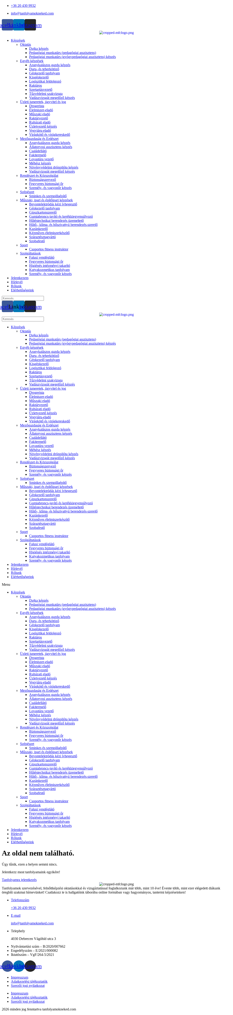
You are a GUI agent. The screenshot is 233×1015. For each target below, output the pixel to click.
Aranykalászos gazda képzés (49, 65)
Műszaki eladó (39, 114)
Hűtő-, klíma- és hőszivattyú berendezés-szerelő (63, 225)
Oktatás (25, 44)
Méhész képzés (40, 163)
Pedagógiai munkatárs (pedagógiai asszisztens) (62, 53)
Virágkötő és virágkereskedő (49, 134)
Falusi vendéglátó (41, 257)
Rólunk (16, 286)
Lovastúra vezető (41, 159)
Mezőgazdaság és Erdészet (39, 139)
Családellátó (38, 151)
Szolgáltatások (30, 253)
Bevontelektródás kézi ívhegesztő (53, 204)
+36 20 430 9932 (23, 908)
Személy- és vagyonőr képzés (50, 188)
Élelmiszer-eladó (41, 110)
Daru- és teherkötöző (44, 69)
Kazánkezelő (38, 229)
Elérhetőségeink (22, 290)
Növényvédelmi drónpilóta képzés (53, 167)
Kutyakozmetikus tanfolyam (49, 270)
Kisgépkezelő (39, 77)
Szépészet (27, 192)
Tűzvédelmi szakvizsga (46, 94)
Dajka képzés (38, 48)
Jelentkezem (19, 278)
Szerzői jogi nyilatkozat (28, 985)
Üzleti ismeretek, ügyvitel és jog (43, 102)
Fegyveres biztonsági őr (46, 184)
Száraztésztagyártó (42, 237)
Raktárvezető (38, 118)
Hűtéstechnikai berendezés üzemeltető (56, 220)
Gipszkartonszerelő (43, 212)
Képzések (18, 40)
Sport (24, 245)
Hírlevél (17, 282)
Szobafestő (37, 241)
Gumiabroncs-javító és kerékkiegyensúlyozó (61, 216)
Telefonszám (20, 900)
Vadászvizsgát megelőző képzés (52, 98)
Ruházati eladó (40, 122)
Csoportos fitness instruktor (48, 249)
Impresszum (19, 977)
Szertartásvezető (40, 89)
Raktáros (35, 85)
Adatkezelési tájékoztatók (29, 981)
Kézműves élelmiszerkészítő (49, 233)
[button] (116, 585)
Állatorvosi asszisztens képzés (50, 147)
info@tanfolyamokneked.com (32, 923)
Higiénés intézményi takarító (49, 266)
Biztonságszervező (42, 180)
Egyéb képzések (31, 61)
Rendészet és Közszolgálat (39, 175)
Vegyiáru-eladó (40, 130)
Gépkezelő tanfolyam (44, 73)
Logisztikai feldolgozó (45, 81)
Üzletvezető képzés (43, 126)
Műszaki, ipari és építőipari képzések (46, 200)
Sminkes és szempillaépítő (48, 196)
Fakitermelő (37, 155)
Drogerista (36, 106)
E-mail (15, 915)
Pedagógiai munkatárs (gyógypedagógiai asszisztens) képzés (72, 57)
